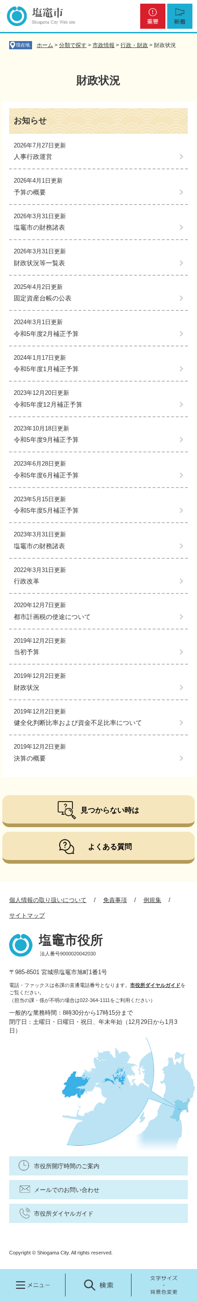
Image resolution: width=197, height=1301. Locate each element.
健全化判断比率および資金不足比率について (78, 722)
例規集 (152, 900)
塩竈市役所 (71, 940)
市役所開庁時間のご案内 (66, 1166)
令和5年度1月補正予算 (46, 368)
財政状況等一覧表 (39, 263)
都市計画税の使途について (52, 616)
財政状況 (26, 687)
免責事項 (115, 900)
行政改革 (26, 581)
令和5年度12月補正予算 (48, 404)
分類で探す (73, 45)
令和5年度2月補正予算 (46, 333)
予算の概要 (30, 192)
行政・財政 (134, 45)
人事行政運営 (33, 156)
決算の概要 (30, 758)
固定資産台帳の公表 (42, 298)
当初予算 (26, 652)
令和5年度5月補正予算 (46, 510)
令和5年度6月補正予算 (46, 475)
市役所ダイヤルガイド (155, 985)
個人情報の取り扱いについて (48, 900)
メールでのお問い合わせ (66, 1189)
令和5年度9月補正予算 (46, 439)
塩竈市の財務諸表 (39, 227)
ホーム (45, 45)
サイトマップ (27, 915)
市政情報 (104, 45)
